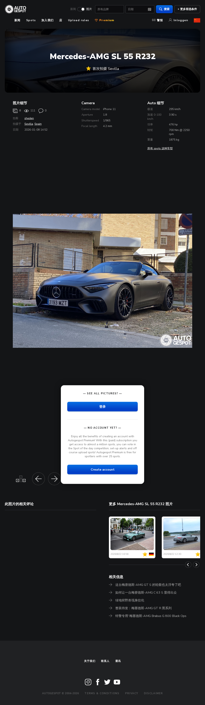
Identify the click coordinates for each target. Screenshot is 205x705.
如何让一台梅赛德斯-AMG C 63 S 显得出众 (146, 592)
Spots (31, 20)
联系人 (105, 661)
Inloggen (181, 20)
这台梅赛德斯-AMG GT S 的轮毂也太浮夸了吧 (148, 585)
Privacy (131, 693)
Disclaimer (153, 693)
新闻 (73, 9)
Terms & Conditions (101, 693)
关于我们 (89, 661)
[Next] (196, 565)
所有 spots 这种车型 (160, 148)
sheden (29, 118)
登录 (102, 406)
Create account (103, 469)
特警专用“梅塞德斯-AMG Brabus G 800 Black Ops (150, 616)
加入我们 (47, 20)
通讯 (118, 661)
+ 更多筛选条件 (187, 9)
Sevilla (28, 124)
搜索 (167, 9)
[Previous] (188, 565)
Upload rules (78, 20)
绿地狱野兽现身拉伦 (129, 600)
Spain (38, 124)
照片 (89, 9)
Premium (106, 20)
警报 (160, 20)
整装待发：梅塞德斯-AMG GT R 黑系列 (143, 608)
